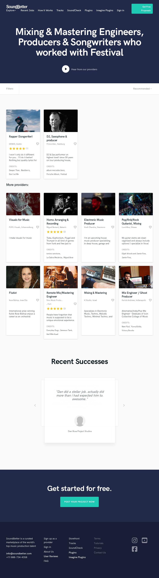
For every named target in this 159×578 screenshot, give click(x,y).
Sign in (120, 10)
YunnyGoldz (136, 327)
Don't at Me (14, 174)
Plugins (89, 10)
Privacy (98, 548)
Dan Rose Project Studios (79, 431)
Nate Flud (126, 327)
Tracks (60, 10)
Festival (64, 174)
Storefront (74, 538)
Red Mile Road (52, 334)
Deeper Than (14, 170)
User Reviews (51, 556)
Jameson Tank (66, 330)
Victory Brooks (128, 330)
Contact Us (100, 552)
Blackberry (25, 170)
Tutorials (98, 543)
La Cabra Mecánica (54, 257)
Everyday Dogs (53, 330)
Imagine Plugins (104, 10)
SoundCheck (74, 10)
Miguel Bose (68, 257)
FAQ (46, 561)
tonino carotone (53, 253)
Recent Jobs (27, 10)
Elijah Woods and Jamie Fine (134, 253)
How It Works (45, 10)
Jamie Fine (126, 257)
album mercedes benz (55, 170)
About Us (49, 551)
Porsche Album (53, 174)
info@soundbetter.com (19, 553)
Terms (97, 538)
